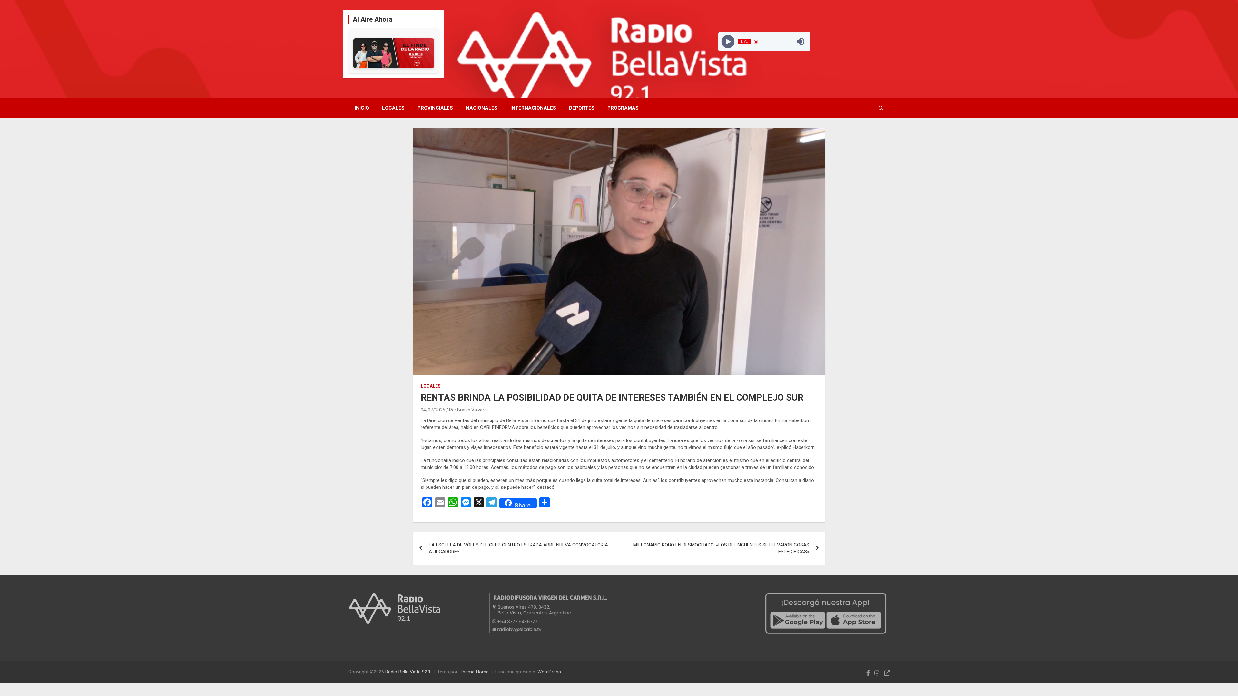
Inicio (362, 108)
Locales (393, 108)
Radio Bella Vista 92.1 (408, 672)
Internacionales (533, 108)
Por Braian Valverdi (468, 409)
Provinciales (435, 108)
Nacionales (481, 108)
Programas (623, 108)
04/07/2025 (433, 409)
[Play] (728, 42)
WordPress (549, 672)
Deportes (581, 108)
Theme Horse (474, 672)
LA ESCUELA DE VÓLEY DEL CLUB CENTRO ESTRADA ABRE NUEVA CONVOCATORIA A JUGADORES (518, 548)
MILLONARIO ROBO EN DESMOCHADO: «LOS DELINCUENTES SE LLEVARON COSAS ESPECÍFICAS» (721, 548)
